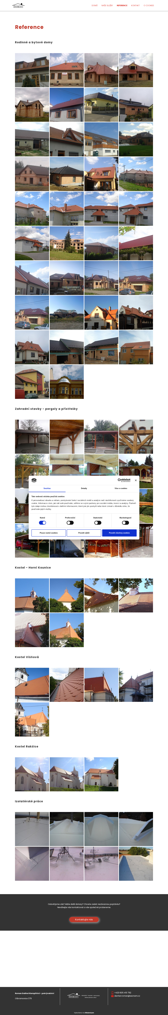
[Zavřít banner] (136, 480)
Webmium (89, 1013)
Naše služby (107, 5)
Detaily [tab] (84, 488)
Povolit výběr (84, 533)
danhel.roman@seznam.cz (127, 995)
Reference (122, 5)
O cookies (149, 5)
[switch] (70, 523)
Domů (95, 5)
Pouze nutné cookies (49, 533)
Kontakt (135, 5)
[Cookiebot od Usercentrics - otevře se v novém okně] (119, 480)
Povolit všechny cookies (119, 533)
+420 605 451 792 (122, 992)
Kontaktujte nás (84, 919)
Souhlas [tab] (47, 488)
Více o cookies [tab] (121, 488)
